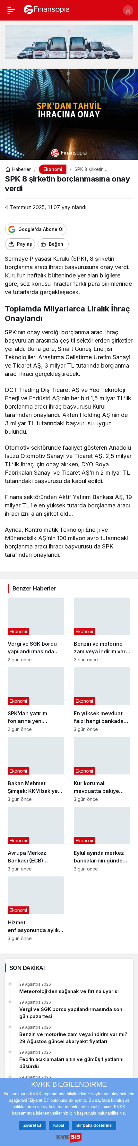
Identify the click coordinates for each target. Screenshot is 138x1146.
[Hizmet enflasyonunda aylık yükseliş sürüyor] (36, 908)
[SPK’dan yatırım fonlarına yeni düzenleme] (36, 699)
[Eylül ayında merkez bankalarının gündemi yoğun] (102, 839)
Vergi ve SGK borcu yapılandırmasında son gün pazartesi (70, 1012)
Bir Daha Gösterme (94, 1125)
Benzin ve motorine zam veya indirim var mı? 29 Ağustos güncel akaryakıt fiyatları (73, 1037)
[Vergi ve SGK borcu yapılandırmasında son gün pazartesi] (36, 630)
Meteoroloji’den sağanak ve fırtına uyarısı (69, 991)
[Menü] (11, 10)
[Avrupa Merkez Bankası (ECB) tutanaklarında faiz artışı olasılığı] (36, 839)
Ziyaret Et (32, 1125)
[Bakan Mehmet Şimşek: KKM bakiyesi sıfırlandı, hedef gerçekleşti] (36, 769)
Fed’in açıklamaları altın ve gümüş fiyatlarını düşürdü (71, 1062)
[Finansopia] (47, 9)
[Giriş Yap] (128, 10)
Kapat (58, 1125)
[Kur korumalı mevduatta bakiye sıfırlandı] (102, 769)
